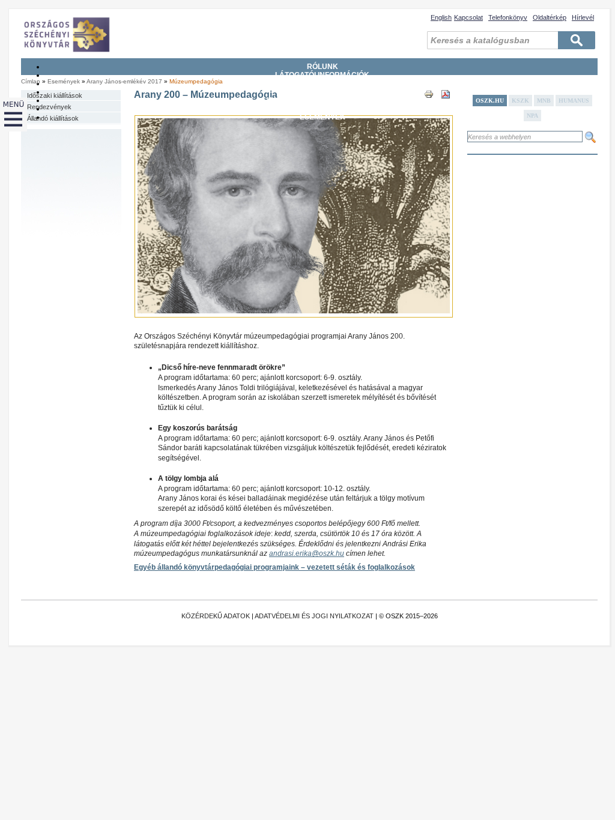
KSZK (520, 100)
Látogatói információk (322, 75)
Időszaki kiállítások (54, 95)
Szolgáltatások (322, 92)
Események (322, 117)
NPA (532, 115)
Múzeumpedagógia (196, 81)
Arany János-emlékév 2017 (125, 81)
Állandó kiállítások (53, 118)
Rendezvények (49, 106)
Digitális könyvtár (322, 108)
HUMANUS (574, 100)
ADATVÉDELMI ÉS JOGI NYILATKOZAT (314, 616)
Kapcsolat (468, 17)
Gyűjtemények (322, 83)
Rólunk (322, 66)
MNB (544, 100)
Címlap (30, 81)
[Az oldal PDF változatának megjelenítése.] (445, 105)
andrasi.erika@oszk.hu (306, 553)
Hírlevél (583, 17)
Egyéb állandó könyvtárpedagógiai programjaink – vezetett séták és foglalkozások (274, 567)
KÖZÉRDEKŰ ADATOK (215, 616)
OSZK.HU (490, 100)
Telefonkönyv (507, 17)
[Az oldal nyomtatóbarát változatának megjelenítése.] (429, 105)
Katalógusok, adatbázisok (322, 100)
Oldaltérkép (549, 17)
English (441, 17)
